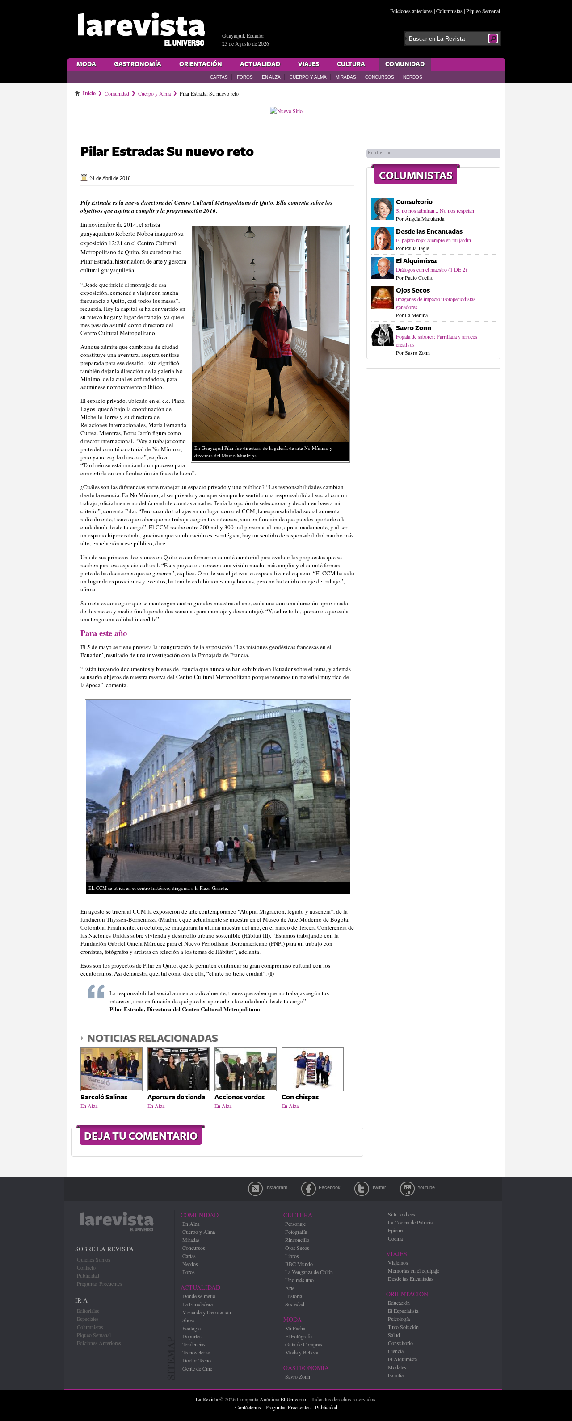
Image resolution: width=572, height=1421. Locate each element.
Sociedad (294, 1304)
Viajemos (398, 1262)
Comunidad (405, 64)
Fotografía (296, 1231)
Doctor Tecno (196, 1360)
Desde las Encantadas (429, 231)
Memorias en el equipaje (413, 1270)
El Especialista (403, 1310)
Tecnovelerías (196, 1352)
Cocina (395, 1238)
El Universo (293, 1399)
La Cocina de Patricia (410, 1222)
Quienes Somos (93, 1259)
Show (188, 1320)
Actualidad (260, 64)
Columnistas (449, 10)
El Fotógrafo (298, 1336)
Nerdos (412, 77)
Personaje (295, 1223)
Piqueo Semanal (483, 10)
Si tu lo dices (401, 1214)
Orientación (200, 64)
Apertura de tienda (176, 1097)
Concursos (379, 77)
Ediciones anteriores (411, 10)
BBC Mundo (299, 1263)
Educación (399, 1302)
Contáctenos (248, 1407)
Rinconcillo (297, 1239)
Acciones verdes (239, 1097)
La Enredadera (197, 1304)
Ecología (191, 1328)
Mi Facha (295, 1328)
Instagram (255, 1188)
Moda (86, 64)
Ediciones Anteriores (99, 1342)
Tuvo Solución (403, 1326)
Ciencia (396, 1350)
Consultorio (414, 202)
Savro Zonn (413, 328)
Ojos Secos (413, 290)
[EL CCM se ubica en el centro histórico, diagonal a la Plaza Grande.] (218, 897)
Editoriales (88, 1310)
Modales (397, 1367)
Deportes (192, 1336)
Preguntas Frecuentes (99, 1283)
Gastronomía (137, 64)
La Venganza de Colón (309, 1271)
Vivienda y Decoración (206, 1312)
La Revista (207, 1399)
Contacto (86, 1267)
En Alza (271, 77)
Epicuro (396, 1230)
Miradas (346, 77)
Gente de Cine (197, 1368)
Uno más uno (299, 1279)
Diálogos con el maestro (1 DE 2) (431, 269)
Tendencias (194, 1344)
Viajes (308, 64)
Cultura (351, 64)
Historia (293, 1295)
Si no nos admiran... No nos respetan (435, 210)
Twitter (362, 1188)
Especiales (88, 1318)
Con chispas (300, 1097)
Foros (245, 77)
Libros (292, 1255)
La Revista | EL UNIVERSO (141, 29)
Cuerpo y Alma (308, 77)
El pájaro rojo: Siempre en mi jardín (433, 239)
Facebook (308, 1188)
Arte (289, 1287)
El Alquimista (416, 261)
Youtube (407, 1188)
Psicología (399, 1318)
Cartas (219, 77)
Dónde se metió (198, 1295)
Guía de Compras (303, 1344)
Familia (396, 1375)
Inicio (89, 91)
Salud (394, 1334)
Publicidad (88, 1275)
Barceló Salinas (103, 1097)
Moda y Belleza (301, 1352)
